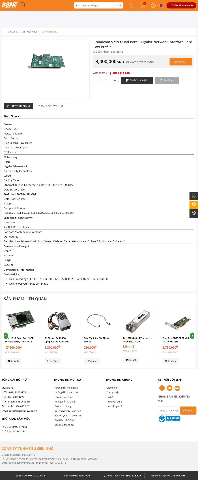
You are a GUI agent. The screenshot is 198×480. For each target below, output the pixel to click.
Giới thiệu (111, 387)
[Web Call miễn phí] (194, 206)
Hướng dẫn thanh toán (66, 392)
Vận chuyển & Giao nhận (67, 415)
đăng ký (188, 410)
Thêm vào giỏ (138, 80)
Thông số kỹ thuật (51, 106)
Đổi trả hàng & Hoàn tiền (67, 410)
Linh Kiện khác (29, 31)
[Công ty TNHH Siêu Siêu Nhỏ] (10, 7)
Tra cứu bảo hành (63, 396)
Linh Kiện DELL (50, 31)
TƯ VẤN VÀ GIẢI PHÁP (181, 5)
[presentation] (6, 336)
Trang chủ (11, 31)
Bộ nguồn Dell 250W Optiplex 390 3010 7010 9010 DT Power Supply (57, 342)
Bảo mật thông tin (64, 424)
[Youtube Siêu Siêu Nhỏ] (169, 388)
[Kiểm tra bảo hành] (194, 198)
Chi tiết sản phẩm (18, 106)
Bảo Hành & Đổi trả (64, 420)
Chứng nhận (112, 392)
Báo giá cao (122, 73)
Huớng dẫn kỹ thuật (64, 401)
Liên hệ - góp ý (114, 406)
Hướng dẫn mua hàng (66, 387)
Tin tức (110, 396)
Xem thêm (99, 72)
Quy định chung (62, 406)
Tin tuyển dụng (114, 401)
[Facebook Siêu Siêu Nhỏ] (162, 388)
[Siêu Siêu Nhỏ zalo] (177, 388)
